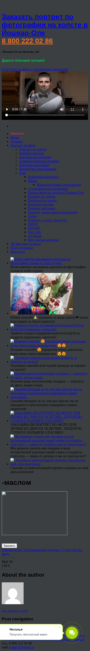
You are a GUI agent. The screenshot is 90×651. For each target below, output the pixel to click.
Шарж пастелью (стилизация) (59, 185)
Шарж (32, 181)
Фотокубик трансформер (37, 169)
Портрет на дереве (41, 196)
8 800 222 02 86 (27, 41)
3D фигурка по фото (25, 244)
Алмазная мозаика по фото (39, 161)
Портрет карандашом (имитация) (52, 212)
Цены (14, 137)
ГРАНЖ (34, 228)
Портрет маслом (31, 153)
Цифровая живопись (43, 177)
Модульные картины (43, 240)
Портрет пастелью (41, 208)
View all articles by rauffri (15, 610)
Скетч (32, 216)
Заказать (9, 545)
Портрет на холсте (33, 149)
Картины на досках (42, 200)
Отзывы (16, 141)
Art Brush (35, 236)
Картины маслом (40, 204)
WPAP (33, 224)
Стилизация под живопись (48, 188)
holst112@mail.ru (21, 647)
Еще (22, 173)
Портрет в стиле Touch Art (47, 220)
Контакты (17, 251)
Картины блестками (34, 165)
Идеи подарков (21, 248)
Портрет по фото (23, 145)
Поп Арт (34, 232)
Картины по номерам (35, 157)
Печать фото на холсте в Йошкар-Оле (56, 192)
